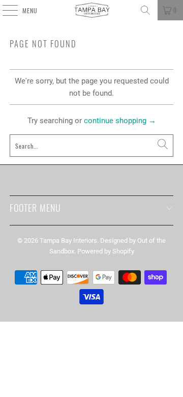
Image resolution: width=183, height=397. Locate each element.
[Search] (145, 10)
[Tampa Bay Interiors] (91, 10)
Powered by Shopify (105, 251)
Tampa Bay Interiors (68, 240)
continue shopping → (120, 120)
